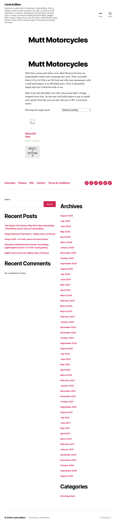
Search (7, 199)
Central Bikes (13, 4)
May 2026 (65, 231)
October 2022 (67, 338)
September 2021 (68, 407)
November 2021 (68, 396)
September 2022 (68, 343)
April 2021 (65, 433)
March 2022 (66, 375)
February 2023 (67, 316)
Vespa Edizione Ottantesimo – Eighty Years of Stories (30, 234)
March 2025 (66, 295)
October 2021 (67, 401)
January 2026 (67, 247)
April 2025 (65, 290)
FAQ (31, 183)
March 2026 (66, 242)
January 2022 (67, 386)
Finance (22, 183)
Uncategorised (67, 496)
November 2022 (68, 332)
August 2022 (66, 348)
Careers (40, 183)
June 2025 (65, 279)
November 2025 (68, 253)
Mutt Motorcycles (58, 39)
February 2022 (67, 380)
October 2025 (67, 258)
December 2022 (68, 327)
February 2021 (67, 444)
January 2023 (67, 322)
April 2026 (65, 237)
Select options (32, 152)
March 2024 (66, 306)
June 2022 (65, 359)
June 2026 (65, 226)
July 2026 (65, 221)
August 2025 (66, 269)
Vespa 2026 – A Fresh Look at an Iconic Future (26, 239)
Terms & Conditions (59, 183)
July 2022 (65, 354)
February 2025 (67, 301)
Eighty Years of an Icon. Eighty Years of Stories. (27, 253)
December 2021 (68, 391)
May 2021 (65, 428)
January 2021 (67, 449)
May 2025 (65, 285)
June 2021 (65, 423)
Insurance (10, 183)
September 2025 (68, 263)
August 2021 (66, 412)
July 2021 (65, 417)
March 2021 (66, 439)
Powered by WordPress (39, 517)
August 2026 (66, 216)
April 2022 (65, 370)
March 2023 (66, 311)
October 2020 (67, 465)
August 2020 (66, 476)
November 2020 (68, 460)
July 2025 (65, 274)
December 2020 (68, 455)
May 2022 (65, 364)
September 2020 (68, 471)
